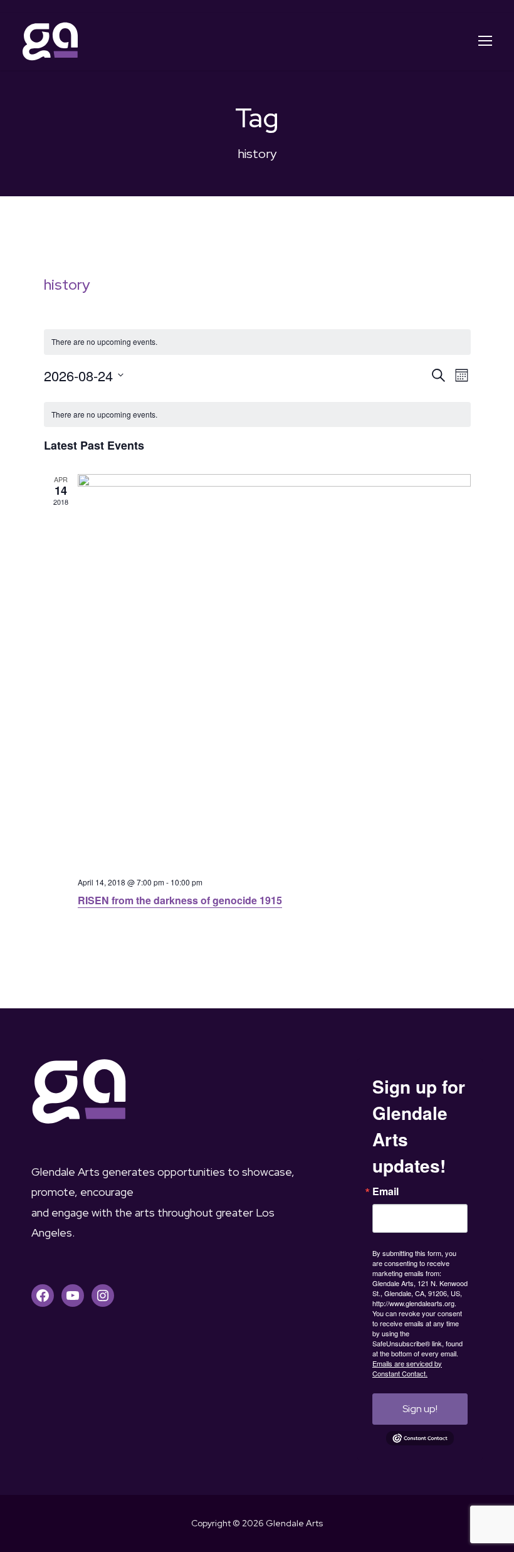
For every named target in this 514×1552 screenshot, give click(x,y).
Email (385, 1191)
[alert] (257, 415)
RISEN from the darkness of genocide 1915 (180, 900)
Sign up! (420, 1408)
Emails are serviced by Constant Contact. (407, 1368)
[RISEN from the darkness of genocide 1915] (274, 670)
